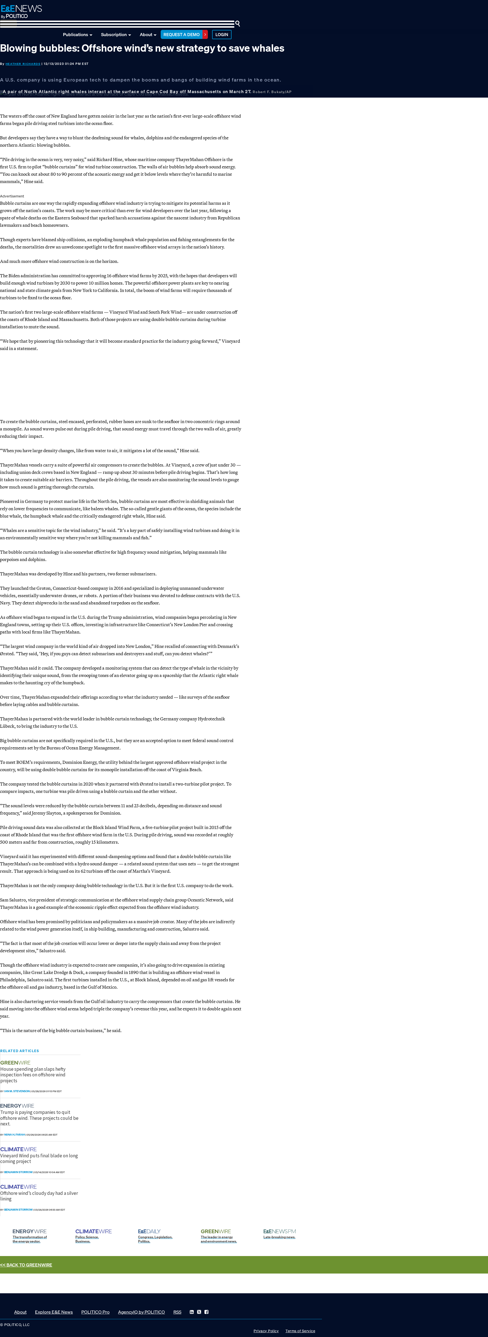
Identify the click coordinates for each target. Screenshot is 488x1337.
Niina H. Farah (14, 1134)
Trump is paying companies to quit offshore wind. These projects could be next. (39, 1118)
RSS (177, 1312)
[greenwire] (16, 1063)
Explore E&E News (54, 1312)
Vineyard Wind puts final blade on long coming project (39, 1158)
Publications (75, 34)
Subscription (114, 34)
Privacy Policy (266, 1331)
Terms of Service (300, 1331)
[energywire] (18, 1106)
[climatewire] (19, 1149)
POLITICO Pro (95, 1312)
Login (221, 34)
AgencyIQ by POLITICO (141, 1312)
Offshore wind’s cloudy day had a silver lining (39, 1196)
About (146, 34)
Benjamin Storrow (18, 1172)
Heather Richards (23, 64)
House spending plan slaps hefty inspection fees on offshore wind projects (33, 1075)
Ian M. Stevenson (17, 1091)
